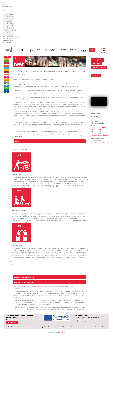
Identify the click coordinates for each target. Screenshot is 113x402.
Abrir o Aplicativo (97, 60)
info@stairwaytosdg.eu (81, 321)
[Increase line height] (16, 40)
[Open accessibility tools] (4, 4)
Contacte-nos (12, 322)
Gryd (63, 332)
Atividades (96, 75)
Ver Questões (96, 63)
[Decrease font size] (13, 38)
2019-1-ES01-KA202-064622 (15, 319)
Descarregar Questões (99, 67)
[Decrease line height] (14, 40)
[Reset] (3, 10)
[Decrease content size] (16, 37)
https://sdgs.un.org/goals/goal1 (99, 135)
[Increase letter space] (17, 42)
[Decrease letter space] (15, 42)
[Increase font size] (15, 38)
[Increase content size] (18, 37)
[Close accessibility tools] (5, 10)
